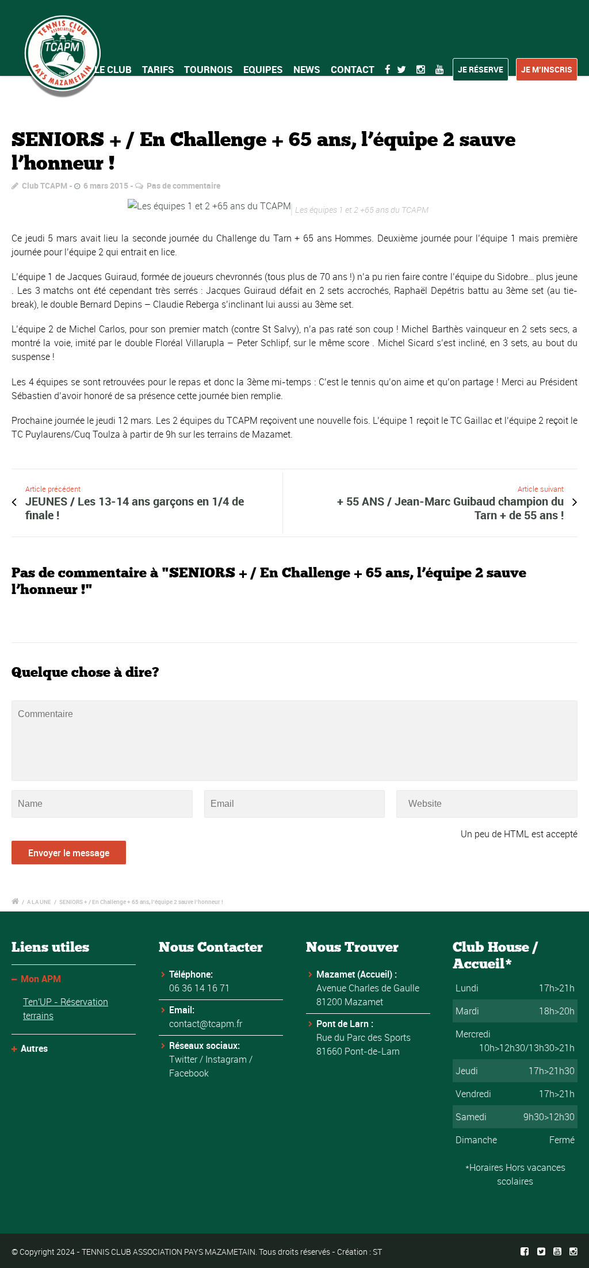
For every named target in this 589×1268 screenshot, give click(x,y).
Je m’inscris (546, 69)
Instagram (226, 1059)
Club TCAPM (44, 185)
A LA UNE (39, 902)
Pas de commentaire (183, 185)
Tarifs (158, 69)
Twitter (183, 1059)
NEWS (306, 69)
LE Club (113, 69)
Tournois (208, 69)
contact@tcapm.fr (205, 1023)
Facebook (189, 1073)
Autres (34, 1048)
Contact (352, 69)
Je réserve (480, 69)
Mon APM (41, 978)
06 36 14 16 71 (199, 988)
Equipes (263, 69)
